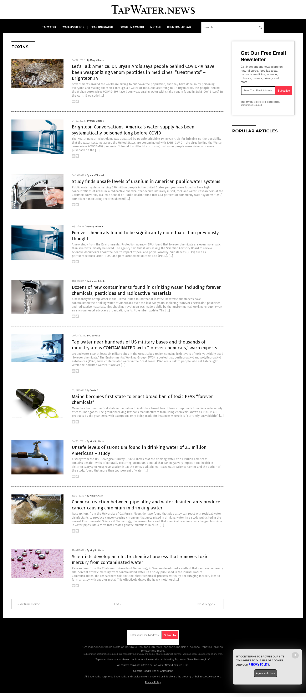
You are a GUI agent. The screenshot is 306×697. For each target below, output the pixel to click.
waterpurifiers (73, 27)
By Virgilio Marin (95, 441)
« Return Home (28, 604)
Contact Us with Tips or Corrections (153, 671)
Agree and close (265, 673)
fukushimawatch (131, 27)
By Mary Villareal (95, 60)
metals (155, 27)
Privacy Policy (153, 682)
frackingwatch (102, 27)
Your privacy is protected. (253, 102)
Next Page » (206, 604)
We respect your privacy (131, 654)
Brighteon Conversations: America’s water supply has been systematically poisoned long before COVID (133, 130)
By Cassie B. (93, 390)
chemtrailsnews (179, 27)
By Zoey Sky (93, 335)
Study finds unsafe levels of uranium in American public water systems (146, 181)
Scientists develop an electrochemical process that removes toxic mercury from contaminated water (140, 559)
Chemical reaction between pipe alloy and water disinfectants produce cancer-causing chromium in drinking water (146, 505)
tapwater (49, 27)
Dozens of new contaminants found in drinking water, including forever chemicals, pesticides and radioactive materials (146, 290)
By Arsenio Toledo (96, 281)
